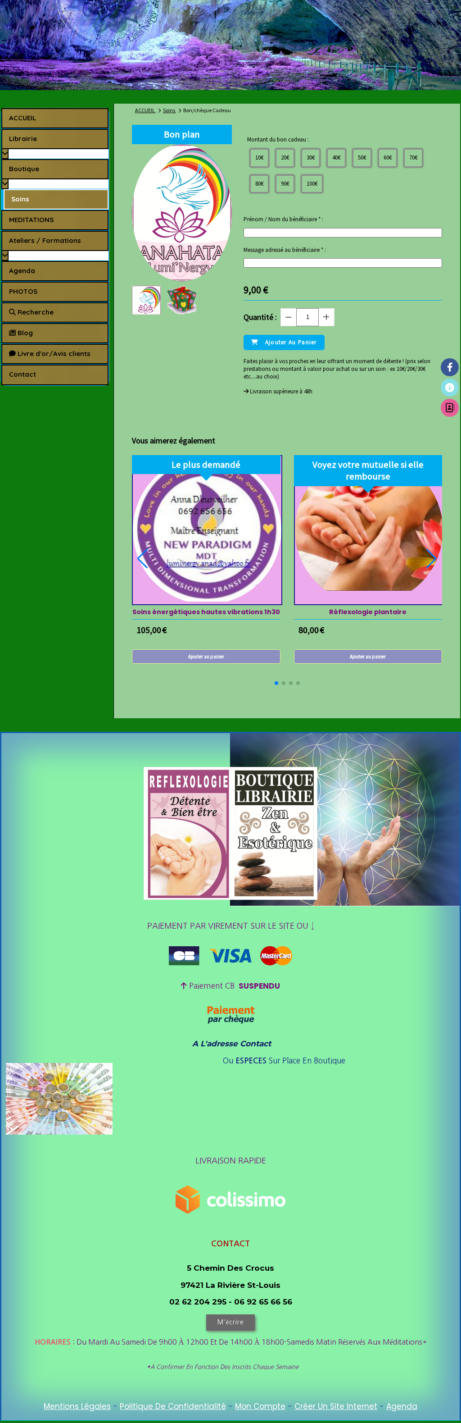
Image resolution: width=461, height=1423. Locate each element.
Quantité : (260, 317)
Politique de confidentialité (173, 1406)
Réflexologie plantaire (368, 611)
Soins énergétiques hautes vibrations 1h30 (206, 611)
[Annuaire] (450, 408)
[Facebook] (450, 367)
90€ (285, 183)
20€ (285, 157)
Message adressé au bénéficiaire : (285, 250)
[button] (276, 683)
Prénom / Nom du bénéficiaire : (283, 219)
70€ (413, 157)
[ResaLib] (450, 388)
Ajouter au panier (206, 656)
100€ (312, 183)
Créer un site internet (335, 1406)
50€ (362, 157)
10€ (259, 157)
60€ (388, 157)
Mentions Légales (77, 1406)
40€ (336, 157)
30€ (311, 157)
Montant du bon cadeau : (278, 139)
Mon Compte (260, 1406)
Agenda (401, 1406)
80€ (259, 183)
